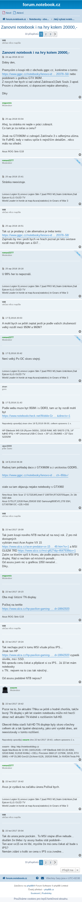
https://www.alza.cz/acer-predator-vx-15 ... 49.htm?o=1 (35, 546)
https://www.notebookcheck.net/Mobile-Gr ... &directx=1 (36, 415)
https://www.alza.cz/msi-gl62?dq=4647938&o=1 (47, 550)
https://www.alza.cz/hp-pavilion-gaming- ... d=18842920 (35, 608)
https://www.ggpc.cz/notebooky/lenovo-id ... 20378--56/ (35, 74)
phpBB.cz (49, 889)
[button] (55, 34)
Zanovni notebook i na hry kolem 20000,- (39, 27)
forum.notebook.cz (41, 4)
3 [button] (50, 34)
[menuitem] (6, 12)
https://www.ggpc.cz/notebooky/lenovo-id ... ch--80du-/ (35, 475)
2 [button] (45, 34)
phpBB (30, 886)
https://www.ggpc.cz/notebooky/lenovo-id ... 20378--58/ (35, 235)
